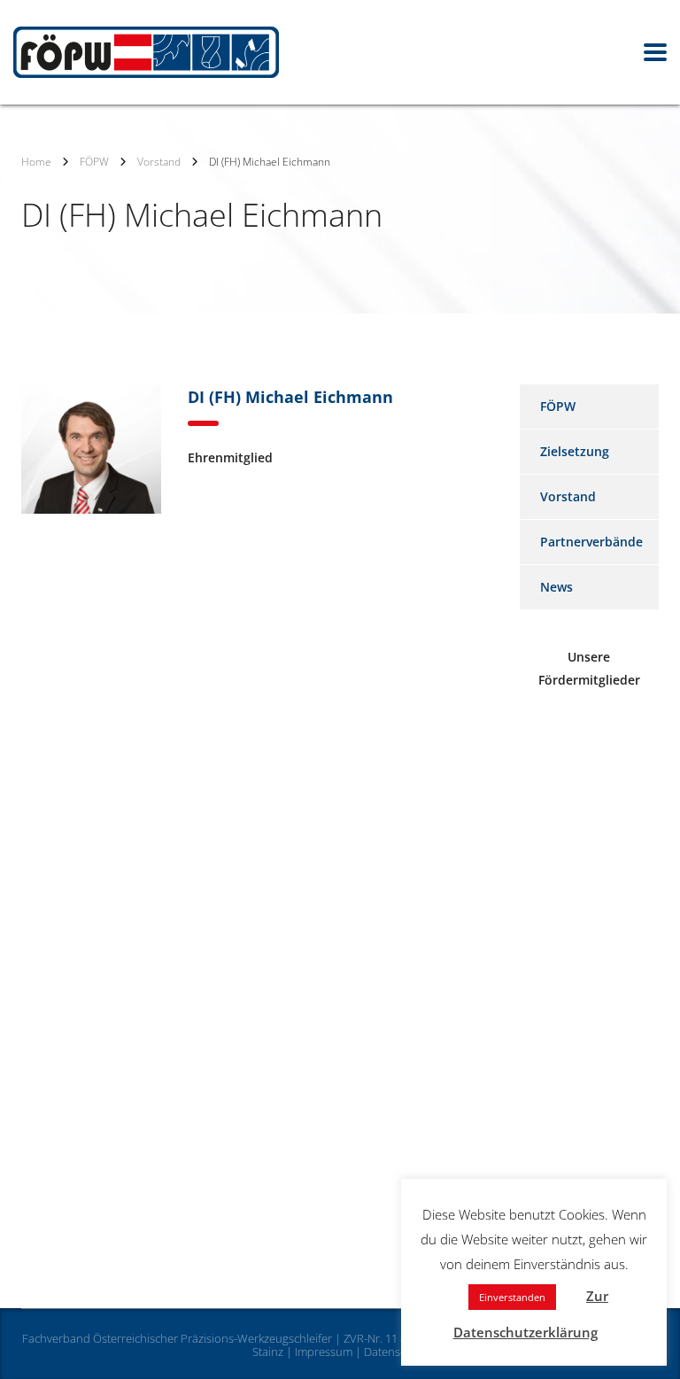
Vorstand (568, 496)
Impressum (323, 1352)
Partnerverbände (591, 541)
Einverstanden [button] (512, 1297)
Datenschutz (396, 1352)
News (556, 586)
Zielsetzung (574, 451)
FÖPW (558, 406)
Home (36, 161)
